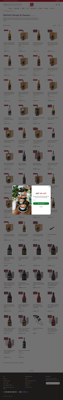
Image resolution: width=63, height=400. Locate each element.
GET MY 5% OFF (41, 203)
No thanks (41, 206)
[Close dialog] (49, 186)
